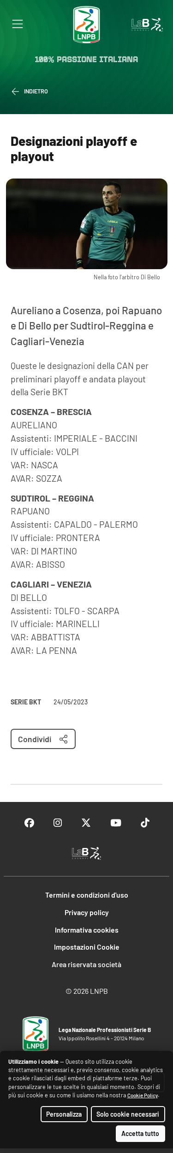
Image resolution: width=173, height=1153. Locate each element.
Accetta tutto (140, 1133)
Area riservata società (86, 964)
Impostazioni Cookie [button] (86, 946)
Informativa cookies (87, 929)
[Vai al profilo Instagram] (57, 823)
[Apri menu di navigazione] (17, 24)
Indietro (36, 91)
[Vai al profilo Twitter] (86, 823)
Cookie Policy (142, 1095)
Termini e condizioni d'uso (86, 894)
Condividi (34, 739)
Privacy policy (87, 912)
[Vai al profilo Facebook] (29, 823)
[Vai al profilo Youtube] (116, 823)
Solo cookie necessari (127, 1114)
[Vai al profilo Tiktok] (144, 823)
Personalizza (64, 1114)
